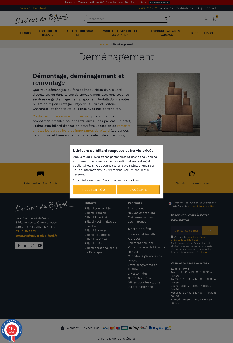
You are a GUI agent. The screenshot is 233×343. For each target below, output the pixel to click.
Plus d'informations (87, 180)
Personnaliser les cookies (121, 180)
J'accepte (138, 190)
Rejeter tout (94, 190)
